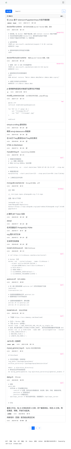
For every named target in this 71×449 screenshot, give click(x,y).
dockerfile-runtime (14, 26)
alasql (9, 221)
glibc (13, 344)
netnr (20, 23)
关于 (6, 441)
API (19, 441)
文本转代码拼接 (13, 241)
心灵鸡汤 (9, 413)
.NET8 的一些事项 (14, 341)
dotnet (9, 344)
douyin (14, 23)
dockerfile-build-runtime (16, 58)
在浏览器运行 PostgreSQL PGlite (19, 227)
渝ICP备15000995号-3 (50, 441)
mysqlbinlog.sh (13, 152)
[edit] (26, 128)
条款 (11, 441)
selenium (9, 23)
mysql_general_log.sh (15, 348)
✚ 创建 (8, 11)
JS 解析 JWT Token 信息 (16, 214)
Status (31, 441)
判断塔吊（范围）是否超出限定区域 (21, 417)
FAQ (15, 441)
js (7, 92)
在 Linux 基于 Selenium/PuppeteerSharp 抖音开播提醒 (28, 20)
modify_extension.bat (15, 95)
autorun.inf (11, 279)
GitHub (40, 441)
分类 (61, 16)
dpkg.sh (10, 377)
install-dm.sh (12, 310)
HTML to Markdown (15, 145)
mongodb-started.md (15, 183)
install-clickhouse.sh (15, 248)
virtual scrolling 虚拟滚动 (16, 124)
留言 (35, 441)
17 (39, 428)
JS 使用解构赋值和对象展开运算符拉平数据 (23, 89)
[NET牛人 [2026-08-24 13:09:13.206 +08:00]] (6, 2)
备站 (22, 441)
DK (26, 441)
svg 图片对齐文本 (13, 234)
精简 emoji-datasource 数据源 (18, 131)
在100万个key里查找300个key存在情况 (22, 138)
